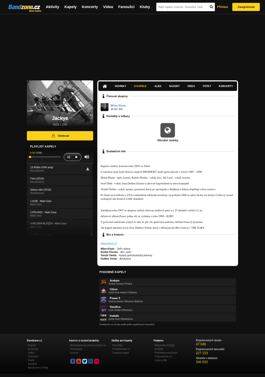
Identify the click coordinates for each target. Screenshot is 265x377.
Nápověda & (164, 345)
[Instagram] (90, 361)
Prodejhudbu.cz (121, 349)
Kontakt (159, 349)
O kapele (140, 86)
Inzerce (74, 352)
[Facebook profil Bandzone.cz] (72, 361)
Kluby (145, 7)
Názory (174, 86)
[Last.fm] (96, 361)
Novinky (120, 86)
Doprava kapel (120, 352)
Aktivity (52, 7)
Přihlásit (222, 6)
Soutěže (32, 363)
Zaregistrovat (246, 6)
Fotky (207, 86)
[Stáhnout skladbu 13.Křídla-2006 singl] (87, 169)
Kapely (70, 7)
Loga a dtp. (161, 360)
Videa (108, 7)
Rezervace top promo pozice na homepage (88, 347)
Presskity (117, 345)
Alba (157, 86)
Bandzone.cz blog (38, 367)
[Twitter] (84, 361)
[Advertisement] (132, 45)
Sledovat (63, 135)
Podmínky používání (166, 352)
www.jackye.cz (109, 243)
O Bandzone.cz (163, 356)
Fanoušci (126, 7)
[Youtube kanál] (78, 361)
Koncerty (90, 7)
